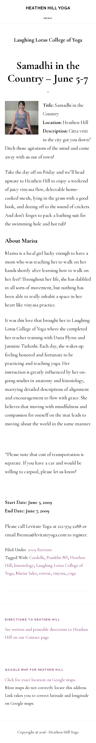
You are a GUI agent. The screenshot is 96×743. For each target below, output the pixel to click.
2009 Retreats (40, 549)
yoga (72, 573)
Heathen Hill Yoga (48, 8)
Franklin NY (57, 557)
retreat (45, 573)
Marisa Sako (26, 573)
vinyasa (59, 573)
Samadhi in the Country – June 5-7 (48, 72)
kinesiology (24, 565)
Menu (48, 18)
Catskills (36, 557)
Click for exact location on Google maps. (40, 680)
